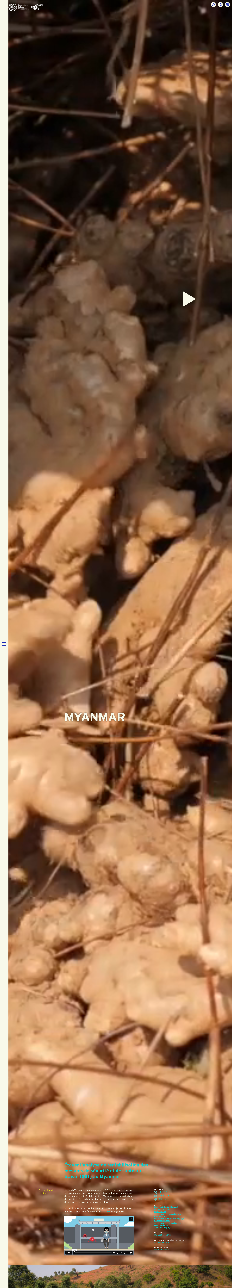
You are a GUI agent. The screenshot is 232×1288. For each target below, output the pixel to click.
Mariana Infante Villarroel (166, 1207)
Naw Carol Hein (161, 1225)
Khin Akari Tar (160, 1216)
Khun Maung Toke (162, 1220)
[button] (4, 644)
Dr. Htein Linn (160, 1211)
